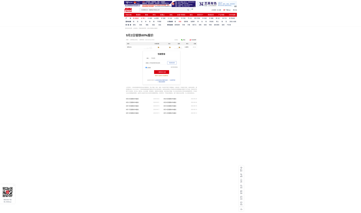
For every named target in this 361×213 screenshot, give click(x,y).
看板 (146, 15)
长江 (190, 18)
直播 (161, 15)
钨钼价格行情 (142, 28)
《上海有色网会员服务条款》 (161, 80)
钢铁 (156, 18)
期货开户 (200, 15)
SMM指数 (232, 15)
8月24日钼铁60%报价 (170, 99)
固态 (160, 25)
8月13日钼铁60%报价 (132, 113)
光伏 (170, 18)
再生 (176, 18)
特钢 (210, 25)
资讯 (154, 15)
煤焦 (200, 25)
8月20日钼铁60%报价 (170, 102)
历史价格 (129, 15)
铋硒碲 (193, 21)
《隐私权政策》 (162, 82)
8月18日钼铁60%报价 (170, 106)
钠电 (140, 25)
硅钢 (205, 25)
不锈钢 (159, 21)
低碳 (163, 18)
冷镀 (188, 25)
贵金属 (232, 18)
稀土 (217, 21)
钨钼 (180, 21)
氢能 (153, 25)
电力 (218, 18)
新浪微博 (193, 40)
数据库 (138, 15)
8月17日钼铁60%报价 (132, 109)
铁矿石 (194, 25)
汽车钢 (229, 25)
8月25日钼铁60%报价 (132, 99)
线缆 (150, 18)
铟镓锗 (186, 21)
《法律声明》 (172, 80)
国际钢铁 (216, 25)
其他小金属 (233, 21)
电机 (204, 18)
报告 (191, 15)
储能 (211, 18)
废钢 (223, 25)
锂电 (134, 25)
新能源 (136, 18)
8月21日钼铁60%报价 (132, 102)
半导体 (197, 18)
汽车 (224, 18)
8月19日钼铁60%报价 (132, 106)
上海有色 (135, 28)
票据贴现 (211, 15)
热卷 (183, 25)
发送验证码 (172, 63)
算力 (143, 18)
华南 (183, 18)
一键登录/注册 (161, 72)
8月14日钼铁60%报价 (170, 109)
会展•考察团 (181, 15)
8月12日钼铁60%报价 (170, 113)
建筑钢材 (177, 25)
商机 (171, 15)
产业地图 (221, 15)
